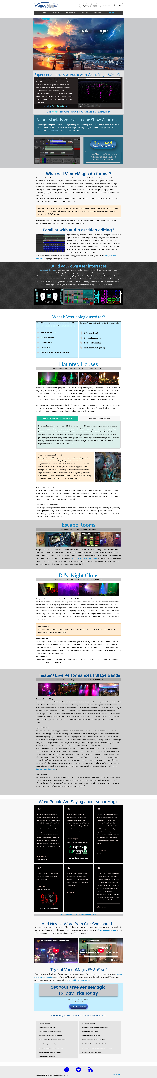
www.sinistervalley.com (48, 908)
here (54, 111)
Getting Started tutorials (46, 769)
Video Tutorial (58, 106)
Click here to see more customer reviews (78, 915)
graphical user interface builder (84, 558)
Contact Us (117, 1075)
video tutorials (53, 131)
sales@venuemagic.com (106, 930)
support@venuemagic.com (79, 980)
